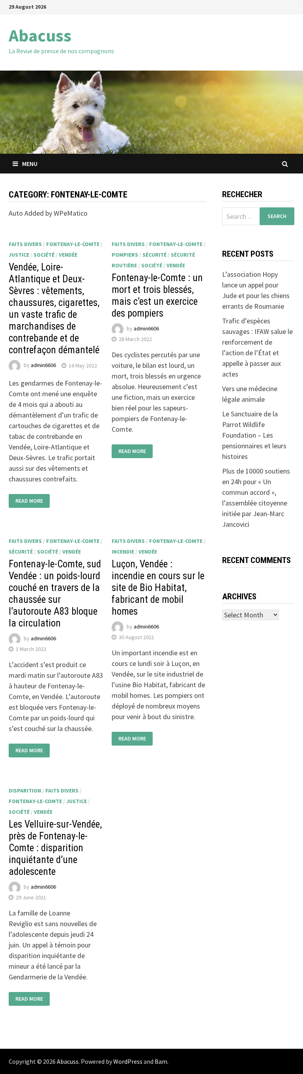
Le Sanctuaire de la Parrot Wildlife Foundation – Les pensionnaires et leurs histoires (254, 435)
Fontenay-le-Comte (72, 244)
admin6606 (43, 365)
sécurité (154, 254)
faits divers (25, 244)
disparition (25, 790)
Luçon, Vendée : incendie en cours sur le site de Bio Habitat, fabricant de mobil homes (158, 587)
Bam (161, 1061)
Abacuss (40, 35)
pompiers (125, 254)
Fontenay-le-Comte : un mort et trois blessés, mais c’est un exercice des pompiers (157, 295)
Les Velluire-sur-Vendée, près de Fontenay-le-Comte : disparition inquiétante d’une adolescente (55, 848)
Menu (29, 164)
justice (19, 254)
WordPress (127, 1061)
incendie (123, 551)
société (44, 254)
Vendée (68, 254)
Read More (29, 500)
